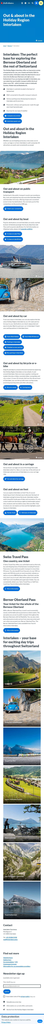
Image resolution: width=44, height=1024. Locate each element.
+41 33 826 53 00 (11, 937)
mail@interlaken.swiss (10, 939)
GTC (16, 962)
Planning (10, 45)
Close (40, 1021)
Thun (41, 309)
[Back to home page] (7, 3)
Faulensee (40, 182)
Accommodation (8, 962)
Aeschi (40, 424)
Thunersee (40, 276)
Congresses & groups (9, 964)
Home (4, 45)
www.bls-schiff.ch (26, 229)
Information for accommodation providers (16, 966)
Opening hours (8, 958)
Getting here (7, 960)
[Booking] (41, 3)
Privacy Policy (6, 1022)
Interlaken (40, 40)
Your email (9, 982)
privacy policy (25, 996)
